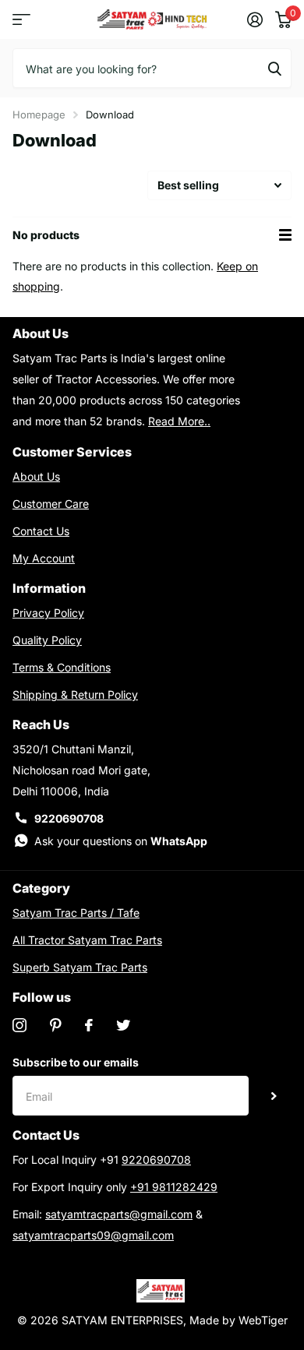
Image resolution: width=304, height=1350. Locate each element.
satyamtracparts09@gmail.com (93, 1235)
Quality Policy (47, 640)
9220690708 (69, 818)
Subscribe (274, 1095)
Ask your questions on (120, 841)
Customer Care (50, 503)
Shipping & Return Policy (75, 694)
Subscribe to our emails (75, 1062)
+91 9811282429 (173, 1186)
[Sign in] (255, 19)
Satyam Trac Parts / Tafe (76, 912)
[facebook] (89, 1025)
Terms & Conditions (61, 667)
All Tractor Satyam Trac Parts (87, 939)
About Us (36, 476)
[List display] (285, 235)
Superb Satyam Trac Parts (79, 967)
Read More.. (179, 421)
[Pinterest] (56, 1025)
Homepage (38, 114)
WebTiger (263, 1320)
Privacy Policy (48, 612)
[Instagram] (19, 1025)
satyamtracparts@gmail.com (119, 1214)
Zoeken (274, 67)
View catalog (21, 19)
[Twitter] (123, 1025)
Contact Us (40, 531)
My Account (43, 558)
